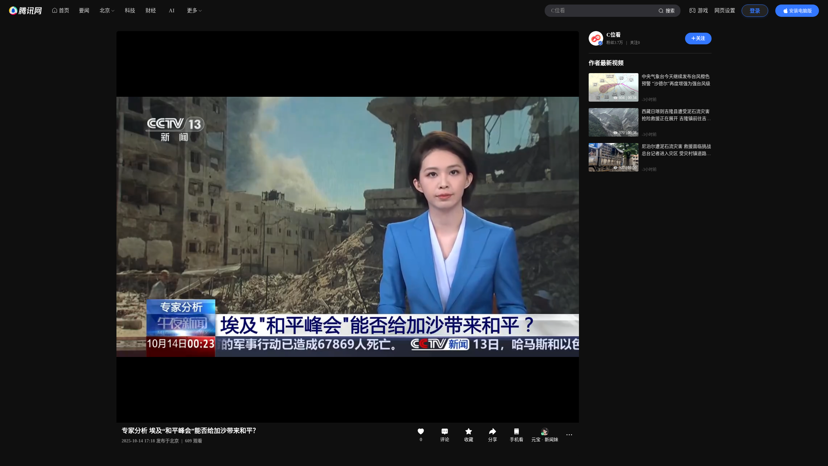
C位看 (613, 35)
